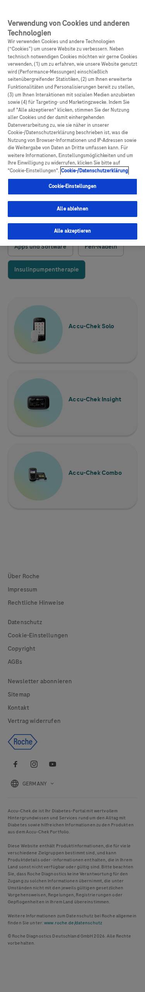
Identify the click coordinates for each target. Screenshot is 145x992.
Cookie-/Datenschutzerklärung (94, 170)
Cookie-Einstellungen (72, 186)
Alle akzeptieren (72, 230)
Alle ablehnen (72, 208)
